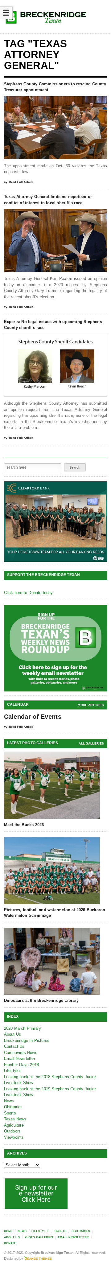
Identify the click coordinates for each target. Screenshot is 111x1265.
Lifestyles (13, 1070)
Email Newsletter (19, 1058)
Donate (10, 1243)
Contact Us (14, 1046)
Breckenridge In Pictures (27, 1040)
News (9, 1101)
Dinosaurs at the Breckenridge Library (41, 1000)
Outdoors (12, 1131)
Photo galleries (39, 1237)
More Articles (91, 705)
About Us (12, 1034)
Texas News (15, 1119)
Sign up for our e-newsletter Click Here (36, 1193)
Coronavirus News (20, 1052)
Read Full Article (21, 182)
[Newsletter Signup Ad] (55, 648)
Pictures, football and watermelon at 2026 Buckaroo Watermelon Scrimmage (54, 912)
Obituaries (13, 1107)
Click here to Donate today (28, 592)
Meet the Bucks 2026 (24, 824)
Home (8, 1231)
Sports (10, 1113)
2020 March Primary (22, 1028)
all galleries (91, 743)
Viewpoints (14, 1137)
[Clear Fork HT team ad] (55, 521)
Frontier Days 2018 (21, 1064)
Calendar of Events (32, 716)
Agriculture (14, 1125)
